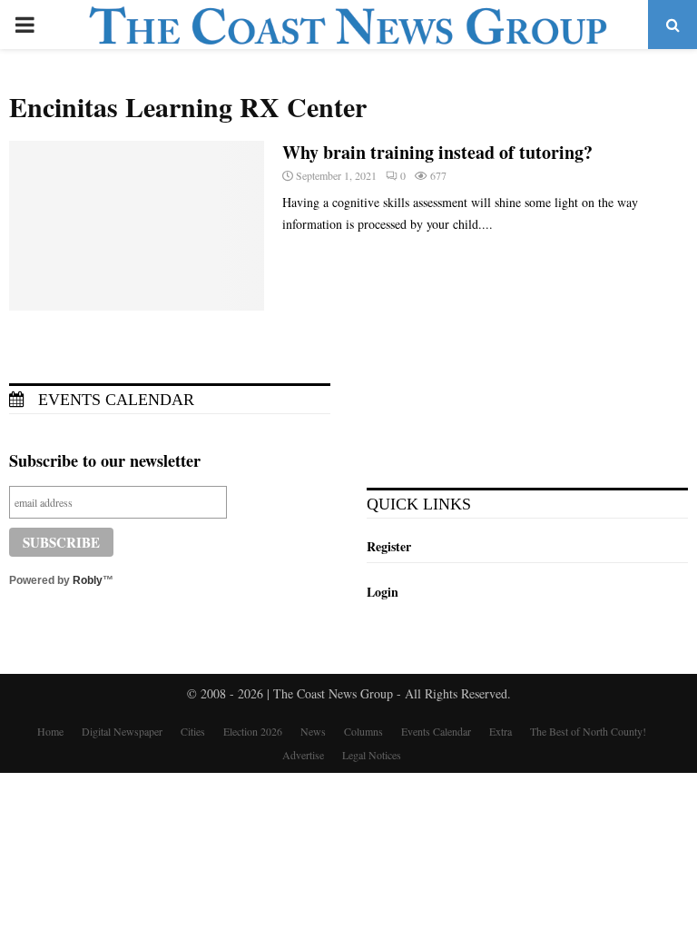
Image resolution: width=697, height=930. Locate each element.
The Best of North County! (588, 731)
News (313, 731)
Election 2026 (252, 731)
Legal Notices (371, 754)
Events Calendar (114, 400)
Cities (193, 731)
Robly (88, 580)
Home (50, 731)
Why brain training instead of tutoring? (437, 152)
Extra (500, 731)
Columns (363, 731)
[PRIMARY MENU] (24, 24)
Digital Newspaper (122, 731)
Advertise (303, 754)
